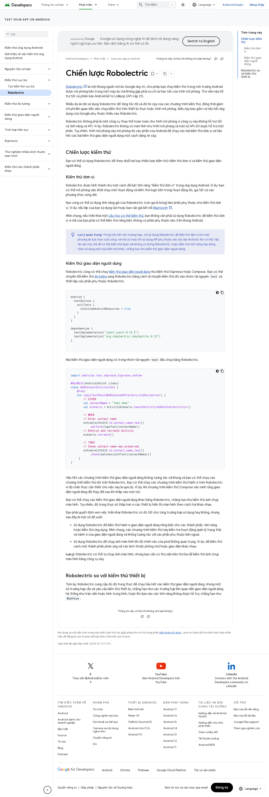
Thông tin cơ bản (52, 5)
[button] (23, 69)
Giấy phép (87, 787)
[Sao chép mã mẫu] (222, 292)
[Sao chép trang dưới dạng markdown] (165, 73)
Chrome (125, 770)
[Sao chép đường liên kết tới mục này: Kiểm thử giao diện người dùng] (125, 263)
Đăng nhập (257, 5)
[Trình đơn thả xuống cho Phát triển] (97, 4)
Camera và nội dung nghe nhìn (105, 729)
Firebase (143, 770)
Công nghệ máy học (105, 715)
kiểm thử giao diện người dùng (129, 272)
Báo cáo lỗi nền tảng (246, 709)
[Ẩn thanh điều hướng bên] (47, 790)
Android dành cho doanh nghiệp (69, 721)
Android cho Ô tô (139, 728)
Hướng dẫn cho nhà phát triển (211, 724)
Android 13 (170, 734)
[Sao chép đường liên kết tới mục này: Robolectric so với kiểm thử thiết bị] (149, 576)
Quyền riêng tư (102, 737)
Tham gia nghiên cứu (247, 728)
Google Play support (246, 722)
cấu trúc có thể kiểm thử (126, 216)
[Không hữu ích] (222, 59)
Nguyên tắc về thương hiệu (115, 787)
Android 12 (170, 741)
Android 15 (170, 722)
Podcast (63, 754)
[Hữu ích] (216, 59)
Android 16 (170, 715)
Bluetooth (160, 208)
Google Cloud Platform (171, 770)
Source (62, 735)
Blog (60, 748)
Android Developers (77, 58)
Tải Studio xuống (209, 738)
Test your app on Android (27, 19)
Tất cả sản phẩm (205, 770)
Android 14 (170, 728)
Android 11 (169, 747)
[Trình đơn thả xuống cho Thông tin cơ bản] (69, 4)
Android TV (135, 734)
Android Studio (233, 5)
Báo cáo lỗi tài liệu (245, 715)
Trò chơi (98, 709)
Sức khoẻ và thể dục (105, 722)
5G (95, 744)
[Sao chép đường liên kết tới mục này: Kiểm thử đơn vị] (98, 177)
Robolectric (74, 87)
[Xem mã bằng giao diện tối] (217, 292)
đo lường (101, 277)
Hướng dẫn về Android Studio (212, 714)
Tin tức (62, 741)
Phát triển (85, 5)
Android (63, 713)
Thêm (111, 5)
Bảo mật (63, 729)
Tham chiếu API (208, 732)
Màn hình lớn (136, 709)
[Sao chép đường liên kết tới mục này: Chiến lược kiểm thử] (115, 152)
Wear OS (133, 715)
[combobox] (156, 4)
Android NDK (207, 744)
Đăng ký (222, 788)
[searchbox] (26, 34)
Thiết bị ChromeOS (140, 722)
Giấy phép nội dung (170, 632)
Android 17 (170, 709)
